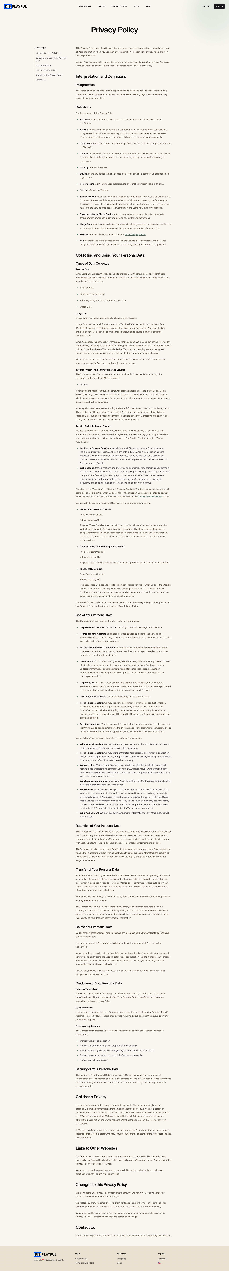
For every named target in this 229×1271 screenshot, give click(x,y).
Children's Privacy (43, 65)
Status (119, 1263)
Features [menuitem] (101, 6)
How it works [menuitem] (85, 6)
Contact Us (40, 80)
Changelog (121, 1258)
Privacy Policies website (150, 496)
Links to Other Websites (46, 70)
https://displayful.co (135, 234)
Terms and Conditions (84, 1263)
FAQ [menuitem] (148, 6)
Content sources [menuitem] (119, 6)
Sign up (219, 6)
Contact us (162, 1258)
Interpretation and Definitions (48, 53)
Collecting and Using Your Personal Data (51, 59)
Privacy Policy (81, 1258)
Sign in (206, 6)
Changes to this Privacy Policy (49, 75)
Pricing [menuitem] (136, 6)
